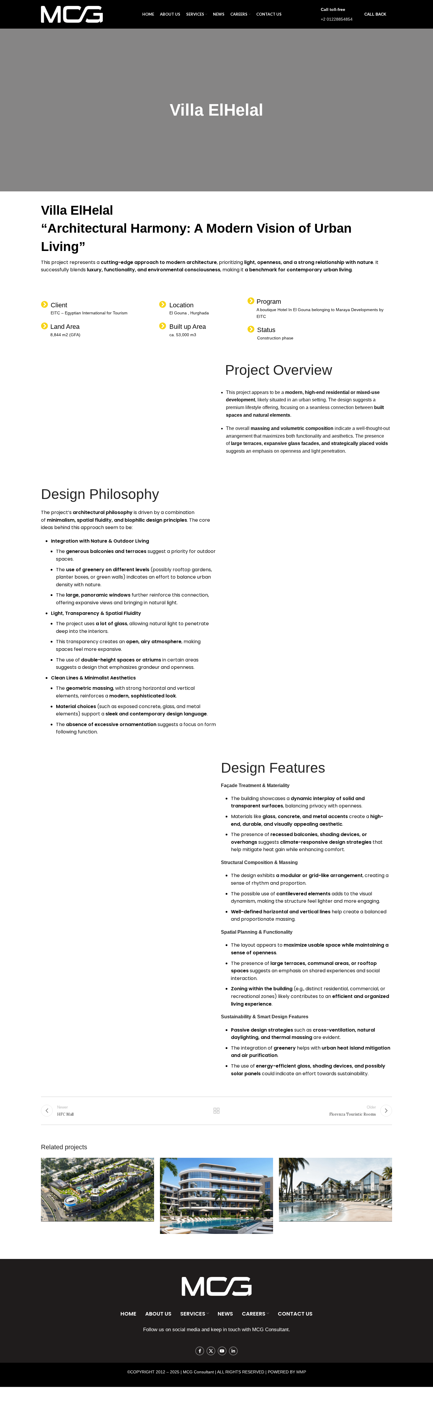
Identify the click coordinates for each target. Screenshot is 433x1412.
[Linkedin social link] (233, 1351)
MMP (301, 1372)
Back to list (216, 1111)
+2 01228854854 (337, 19)
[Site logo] (72, 14)
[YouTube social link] (222, 1351)
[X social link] (210, 1351)
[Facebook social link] (199, 1351)
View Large (146, 1164)
